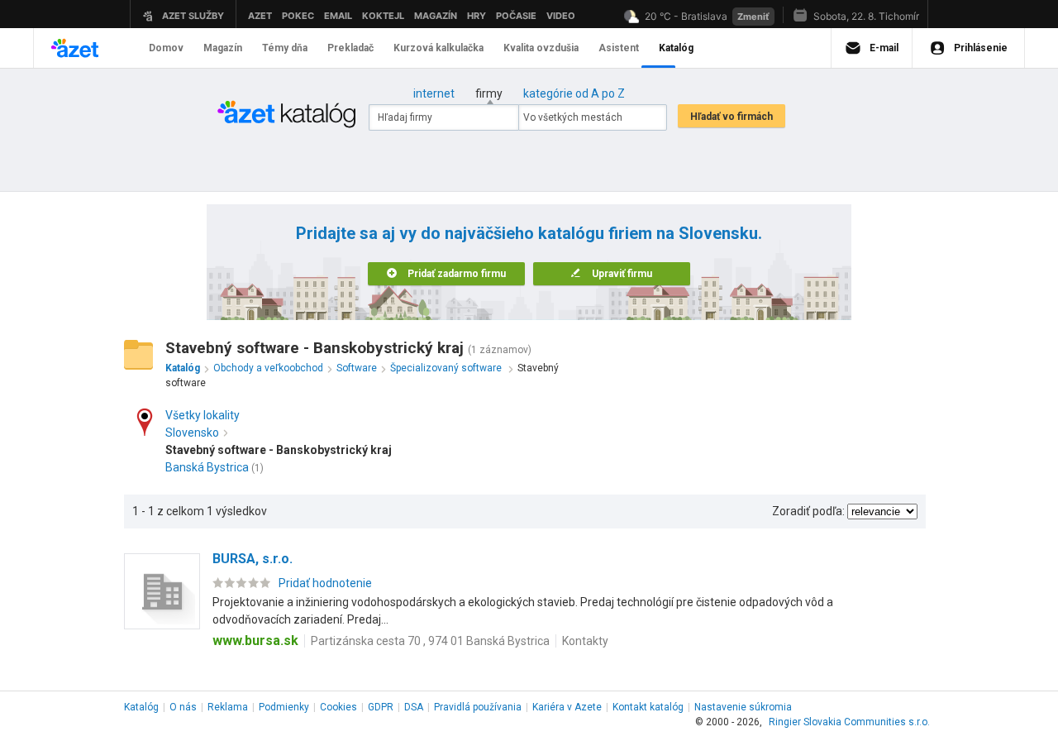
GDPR (380, 707)
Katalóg (141, 707)
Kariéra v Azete (567, 707)
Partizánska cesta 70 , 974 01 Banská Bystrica (430, 641)
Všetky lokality (202, 415)
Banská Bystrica (207, 467)
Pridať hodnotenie (325, 583)
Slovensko (192, 432)
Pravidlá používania (478, 707)
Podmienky (284, 707)
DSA (413, 707)
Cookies (338, 707)
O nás (183, 707)
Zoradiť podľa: (808, 511)
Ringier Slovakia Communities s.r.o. (849, 722)
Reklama (227, 707)
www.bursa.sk (255, 640)
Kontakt (648, 707)
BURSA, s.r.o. (252, 559)
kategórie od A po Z (574, 93)
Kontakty (585, 641)
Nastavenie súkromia (743, 707)
